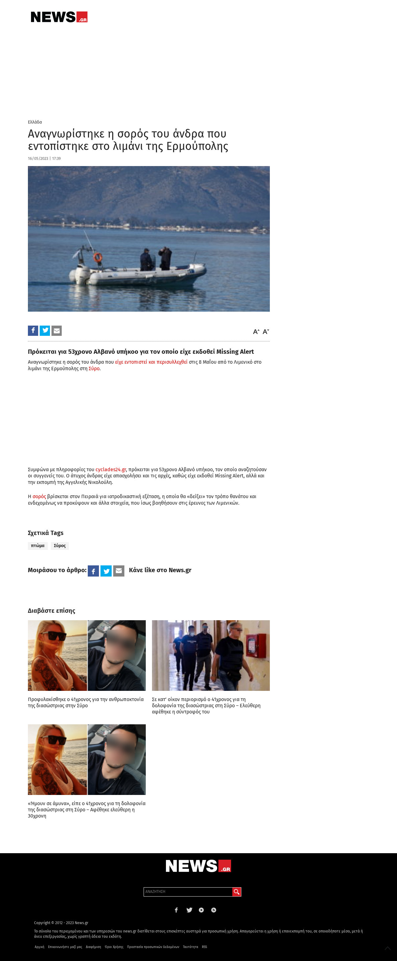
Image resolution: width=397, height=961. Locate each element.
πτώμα (38, 545)
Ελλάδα (35, 122)
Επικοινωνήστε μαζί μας (65, 947)
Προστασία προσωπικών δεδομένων (153, 947)
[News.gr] (59, 16)
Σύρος (60, 545)
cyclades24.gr (111, 469)
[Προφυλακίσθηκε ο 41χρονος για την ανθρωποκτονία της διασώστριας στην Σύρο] (87, 655)
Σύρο (94, 368)
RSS (204, 947)
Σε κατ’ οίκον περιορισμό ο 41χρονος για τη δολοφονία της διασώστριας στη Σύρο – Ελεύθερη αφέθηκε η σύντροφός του (206, 705)
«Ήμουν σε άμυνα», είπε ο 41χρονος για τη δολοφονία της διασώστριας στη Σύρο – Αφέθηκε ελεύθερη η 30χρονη (86, 810)
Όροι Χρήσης (114, 947)
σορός (39, 496)
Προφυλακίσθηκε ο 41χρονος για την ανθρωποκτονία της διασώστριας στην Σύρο (86, 702)
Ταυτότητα (190, 947)
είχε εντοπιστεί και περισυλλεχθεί (151, 362)
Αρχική (39, 947)
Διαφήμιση (93, 947)
